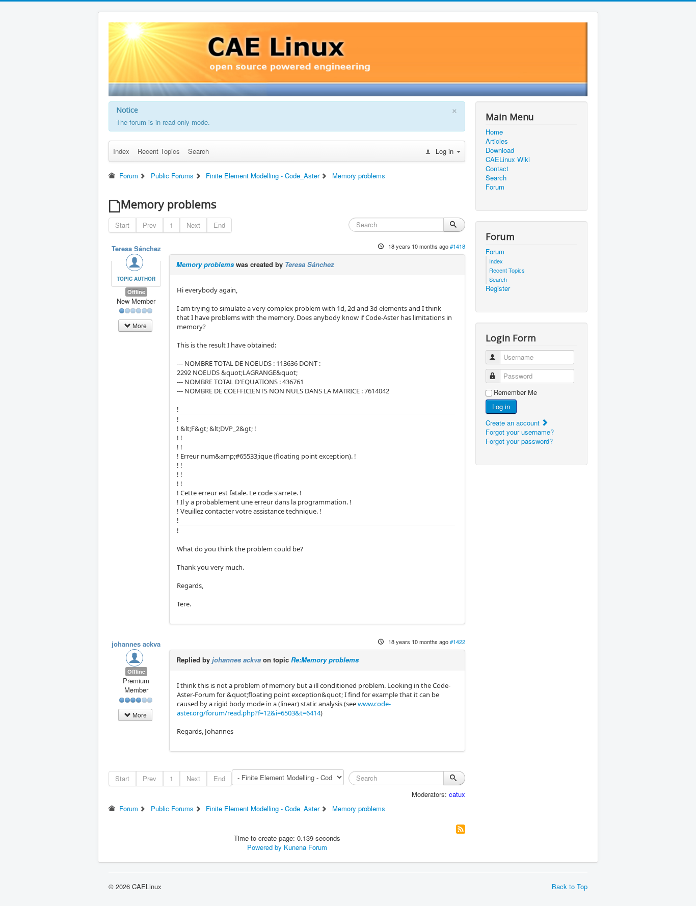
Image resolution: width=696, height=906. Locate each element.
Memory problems (205, 264)
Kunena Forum (305, 847)
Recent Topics (159, 151)
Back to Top (569, 886)
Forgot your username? (520, 432)
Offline (136, 292)
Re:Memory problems (325, 659)
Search (198, 151)
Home (494, 132)
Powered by (264, 847)
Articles (497, 141)
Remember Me (515, 392)
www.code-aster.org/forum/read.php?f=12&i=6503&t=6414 (284, 708)
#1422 (457, 641)
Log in (501, 406)
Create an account (514, 423)
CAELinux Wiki (508, 159)
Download (500, 150)
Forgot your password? (519, 441)
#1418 (457, 246)
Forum (495, 187)
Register (498, 288)
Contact (497, 168)
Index (121, 151)
